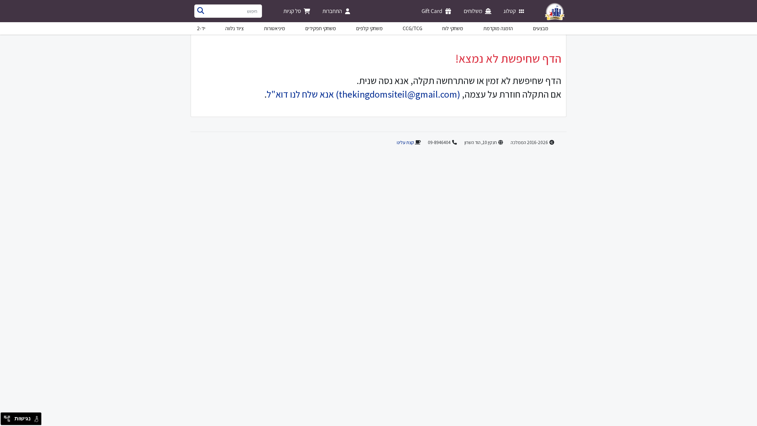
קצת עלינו (405, 142)
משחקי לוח (452, 28)
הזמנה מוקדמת (498, 28)
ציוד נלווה (234, 28)
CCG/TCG (412, 28)
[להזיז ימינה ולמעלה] (8, 417)
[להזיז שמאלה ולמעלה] (5, 417)
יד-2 (201, 28)
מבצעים (540, 28)
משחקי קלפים (369, 28)
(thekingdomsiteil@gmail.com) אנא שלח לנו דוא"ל (363, 94)
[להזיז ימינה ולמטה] (8, 420)
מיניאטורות (274, 28)
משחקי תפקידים (320, 28)
